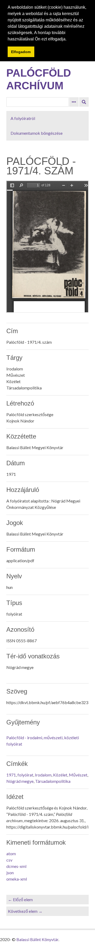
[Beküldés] (84, 102)
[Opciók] (74, 102)
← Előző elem (20, 899)
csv (9, 859)
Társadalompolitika (52, 781)
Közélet (60, 774)
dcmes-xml (16, 866)
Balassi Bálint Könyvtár (37, 939)
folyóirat (25, 774)
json (10, 872)
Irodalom (43, 774)
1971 (11, 774)
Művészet (78, 774)
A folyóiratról (23, 118)
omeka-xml (16, 878)
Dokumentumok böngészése (37, 133)
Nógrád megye (20, 781)
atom (11, 853)
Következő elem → (25, 911)
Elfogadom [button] (21, 52)
